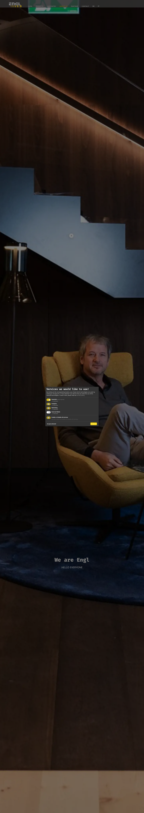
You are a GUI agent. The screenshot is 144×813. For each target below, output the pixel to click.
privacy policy (80, 395)
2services (55, 405)
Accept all (93, 424)
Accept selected (51, 424)
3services (55, 401)
